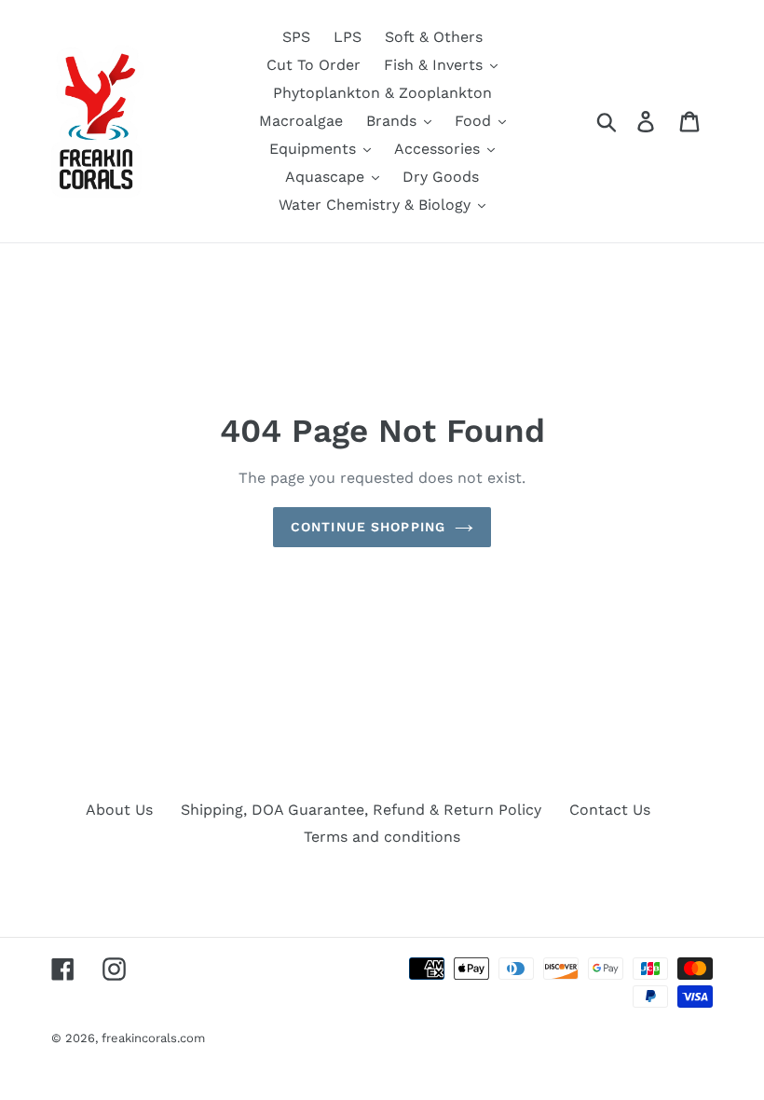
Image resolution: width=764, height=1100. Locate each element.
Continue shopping (368, 526)
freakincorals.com (153, 1038)
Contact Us (609, 809)
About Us (119, 809)
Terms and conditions (382, 837)
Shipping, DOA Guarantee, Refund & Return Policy (361, 809)
